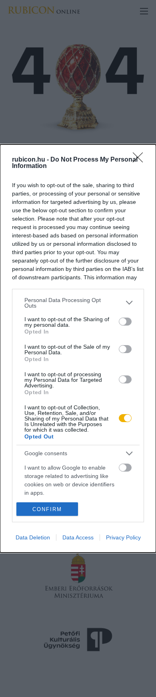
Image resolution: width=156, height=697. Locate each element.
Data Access (78, 537)
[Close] (140, 160)
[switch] (125, 322)
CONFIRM (47, 509)
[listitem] (78, 302)
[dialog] (78, 348)
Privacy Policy (123, 537)
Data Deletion (33, 537)
